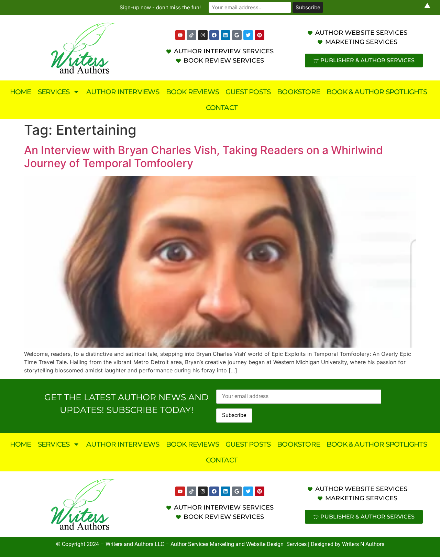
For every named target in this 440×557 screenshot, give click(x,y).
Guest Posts (248, 92)
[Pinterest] (259, 35)
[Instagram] (203, 35)
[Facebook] (214, 35)
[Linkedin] (225, 35)
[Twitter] (248, 35)
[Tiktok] (191, 35)
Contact (222, 107)
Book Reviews (192, 92)
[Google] (237, 35)
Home (20, 92)
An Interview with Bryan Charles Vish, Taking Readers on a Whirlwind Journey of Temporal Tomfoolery (203, 156)
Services (54, 92)
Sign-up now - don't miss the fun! (160, 7)
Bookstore (298, 92)
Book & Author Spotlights (377, 92)
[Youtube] (180, 35)
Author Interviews (122, 92)
